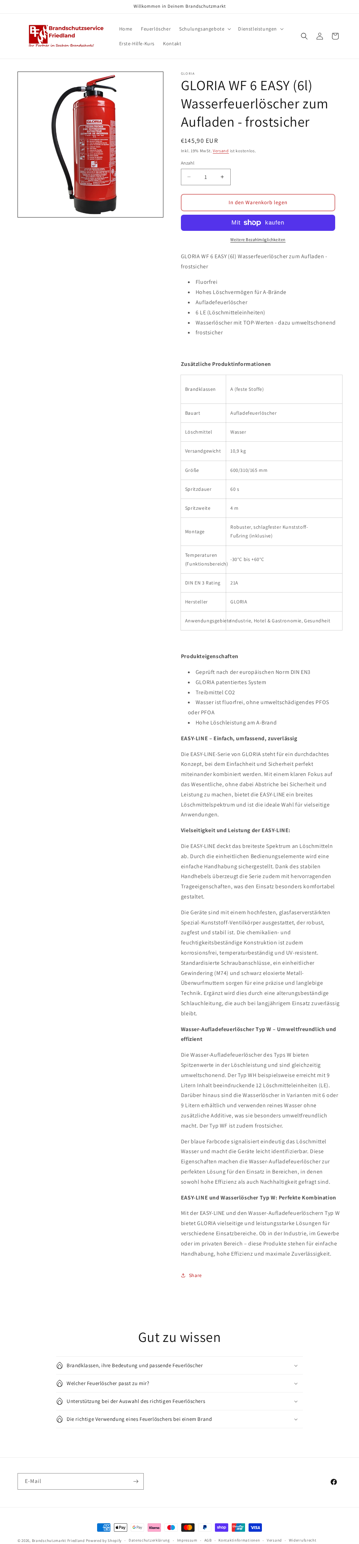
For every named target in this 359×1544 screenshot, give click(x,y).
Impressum (187, 1540)
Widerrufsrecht (303, 1540)
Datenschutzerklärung (149, 1540)
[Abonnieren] (135, 1481)
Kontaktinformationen (239, 1540)
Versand (221, 150)
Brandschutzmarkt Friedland (58, 1540)
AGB (208, 1540)
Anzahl (187, 163)
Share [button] (195, 1275)
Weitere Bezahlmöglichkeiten (258, 239)
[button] (204, 28)
